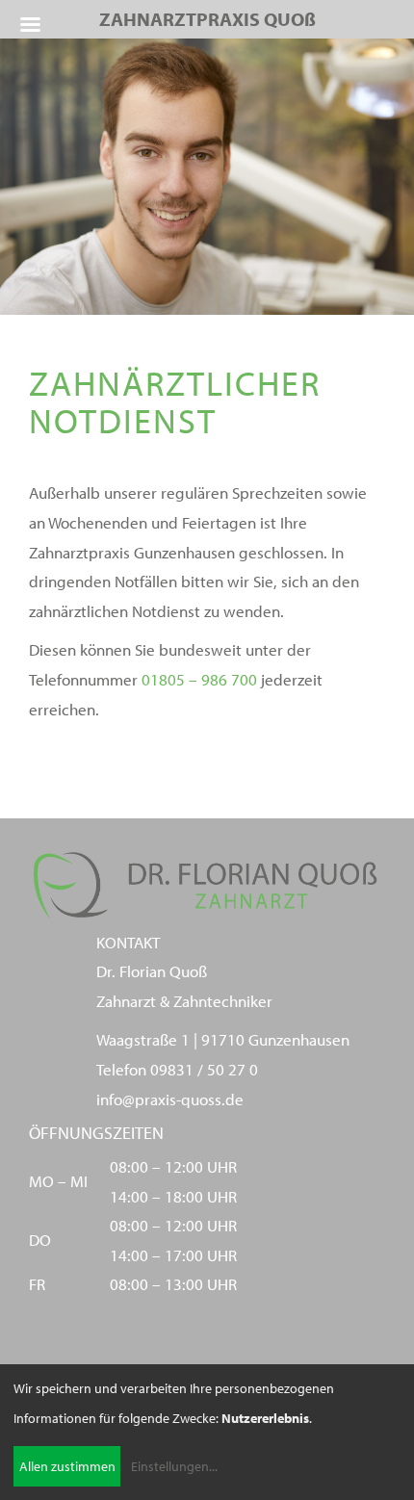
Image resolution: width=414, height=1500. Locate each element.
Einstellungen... (174, 1466)
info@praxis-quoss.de (170, 1099)
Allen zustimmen (67, 1466)
